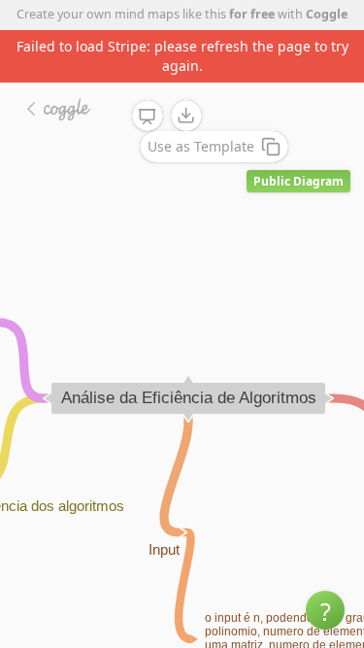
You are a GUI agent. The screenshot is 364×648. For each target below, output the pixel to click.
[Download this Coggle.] (186, 115)
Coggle (326, 14)
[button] (325, 610)
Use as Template (201, 146)
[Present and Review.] (147, 116)
